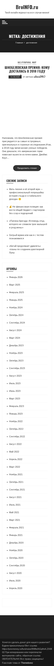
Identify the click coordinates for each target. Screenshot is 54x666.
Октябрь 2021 (16, 482)
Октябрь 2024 (16, 315)
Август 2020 (15, 573)
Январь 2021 (16, 535)
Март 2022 (14, 467)
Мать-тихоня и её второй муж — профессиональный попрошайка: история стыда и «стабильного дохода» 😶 (26, 194)
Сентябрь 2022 (17, 436)
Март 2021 (14, 520)
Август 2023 (15, 376)
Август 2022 (15, 444)
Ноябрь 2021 (16, 474)
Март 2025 (14, 285)
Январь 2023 (16, 414)
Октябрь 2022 (16, 429)
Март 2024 (14, 338)
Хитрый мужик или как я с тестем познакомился (26, 237)
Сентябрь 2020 (17, 565)
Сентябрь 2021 (17, 489)
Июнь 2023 (14, 391)
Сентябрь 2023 (17, 368)
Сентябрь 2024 (17, 323)
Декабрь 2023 (16, 345)
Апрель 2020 (15, 588)
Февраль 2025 (16, 292)
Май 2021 (14, 512)
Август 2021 (15, 497)
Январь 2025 (16, 300)
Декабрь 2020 (16, 543)
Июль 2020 (14, 581)
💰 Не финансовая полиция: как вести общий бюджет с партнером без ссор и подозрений (27, 210)
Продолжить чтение (27, 168)
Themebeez (27, 663)
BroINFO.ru (27, 6)
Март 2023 (14, 398)
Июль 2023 (14, 383)
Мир (34, 62)
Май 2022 (14, 452)
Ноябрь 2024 (16, 307)
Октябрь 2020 (16, 558)
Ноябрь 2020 (16, 550)
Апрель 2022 (15, 459)
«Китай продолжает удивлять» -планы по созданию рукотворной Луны (26, 249)
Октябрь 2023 (16, 360)
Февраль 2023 (16, 406)
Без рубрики (24, 62)
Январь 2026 (16, 277)
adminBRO (39, 76)
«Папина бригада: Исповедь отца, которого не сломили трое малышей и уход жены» (28, 224)
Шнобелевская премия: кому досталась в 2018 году (27, 69)
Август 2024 (15, 330)
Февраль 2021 (16, 527)
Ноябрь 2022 (16, 421)
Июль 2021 (14, 505)
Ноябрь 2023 (16, 353)
